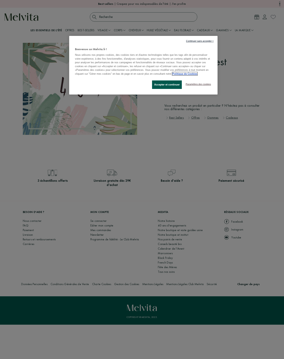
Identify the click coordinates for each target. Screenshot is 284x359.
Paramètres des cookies (198, 84)
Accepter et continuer (167, 84)
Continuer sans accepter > (200, 41)
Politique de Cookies (184, 73)
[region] (143, 65)
